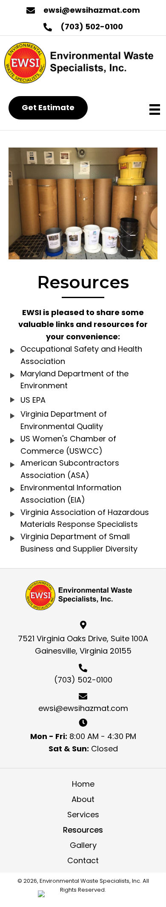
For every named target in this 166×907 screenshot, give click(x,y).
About (83, 799)
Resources (83, 830)
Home (83, 784)
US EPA (33, 400)
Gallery (83, 845)
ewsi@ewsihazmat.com (91, 10)
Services (83, 814)
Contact (83, 860)
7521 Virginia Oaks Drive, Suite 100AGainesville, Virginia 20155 (83, 644)
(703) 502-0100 (91, 26)
